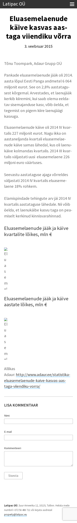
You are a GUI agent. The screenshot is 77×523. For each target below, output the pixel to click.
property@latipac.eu (15, 514)
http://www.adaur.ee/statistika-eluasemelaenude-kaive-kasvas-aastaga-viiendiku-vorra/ (37, 380)
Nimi (7, 415)
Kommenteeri (12, 448)
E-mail (8, 432)
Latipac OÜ (14, 4)
